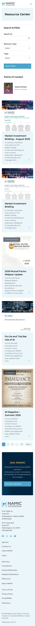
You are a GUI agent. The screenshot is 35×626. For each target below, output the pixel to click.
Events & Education (9, 570)
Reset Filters (10, 66)
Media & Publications (10, 574)
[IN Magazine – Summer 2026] (29, 436)
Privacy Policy (7, 594)
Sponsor (5, 542)
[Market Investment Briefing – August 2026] (29, 159)
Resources (6, 579)
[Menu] (26, 4)
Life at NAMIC (7, 551)
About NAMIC (7, 583)
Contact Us (6, 546)
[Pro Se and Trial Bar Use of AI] (29, 360)
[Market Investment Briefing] (29, 227)
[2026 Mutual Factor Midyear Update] (29, 292)
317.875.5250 (6, 519)
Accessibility (7, 598)
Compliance (7, 566)
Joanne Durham (21, 87)
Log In (4, 555)
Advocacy (6, 562)
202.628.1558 (7, 530)
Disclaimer (6, 603)
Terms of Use (7, 590)
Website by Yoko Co (9, 622)
